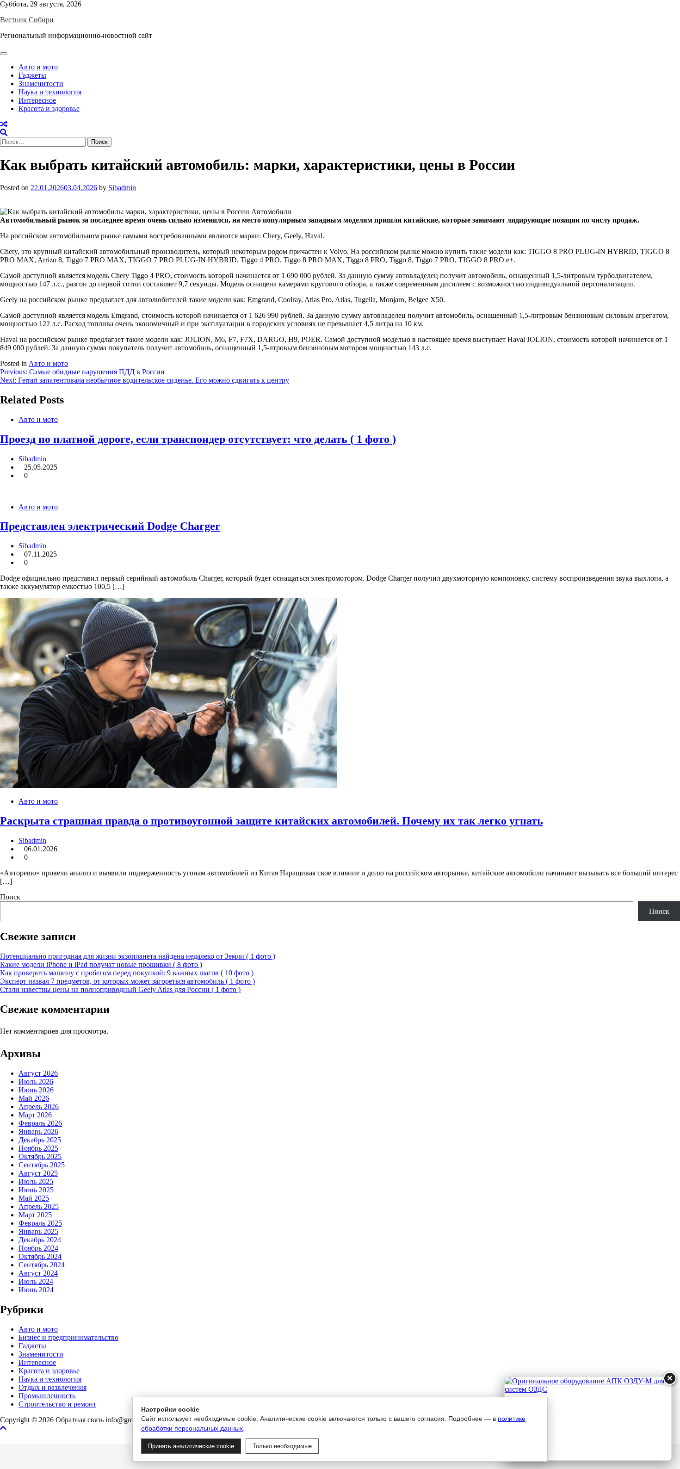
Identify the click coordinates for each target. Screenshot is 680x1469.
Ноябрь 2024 (38, 1248)
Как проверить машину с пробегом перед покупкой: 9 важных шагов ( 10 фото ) (126, 973)
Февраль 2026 (40, 1123)
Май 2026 (34, 1098)
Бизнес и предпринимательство (68, 1337)
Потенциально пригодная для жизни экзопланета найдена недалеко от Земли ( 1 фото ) (137, 956)
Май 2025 (34, 1198)
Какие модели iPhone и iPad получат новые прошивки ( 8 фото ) (101, 964)
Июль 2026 (36, 1081)
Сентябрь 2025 (42, 1165)
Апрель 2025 (39, 1206)
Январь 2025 (38, 1231)
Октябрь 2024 (40, 1256)
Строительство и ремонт (57, 1404)
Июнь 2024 (36, 1290)
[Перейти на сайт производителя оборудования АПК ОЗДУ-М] (588, 1418)
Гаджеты (32, 75)
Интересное (37, 100)
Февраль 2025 (40, 1223)
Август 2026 (38, 1073)
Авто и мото (38, 67)
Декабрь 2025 (40, 1140)
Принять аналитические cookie (191, 1446)
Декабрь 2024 (40, 1240)
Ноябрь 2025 (38, 1148)
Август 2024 (38, 1273)
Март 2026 (35, 1115)
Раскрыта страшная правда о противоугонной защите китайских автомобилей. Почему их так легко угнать (271, 821)
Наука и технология (50, 92)
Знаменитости (41, 83)
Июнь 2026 (36, 1090)
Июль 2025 (36, 1181)
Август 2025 (38, 1173)
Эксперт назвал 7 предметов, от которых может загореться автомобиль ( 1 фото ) (127, 981)
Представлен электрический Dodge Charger (110, 526)
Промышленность (47, 1396)
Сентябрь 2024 (42, 1265)
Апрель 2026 (39, 1106)
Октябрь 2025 (40, 1156)
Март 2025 (35, 1215)
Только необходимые (282, 1446)
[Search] (3, 132)
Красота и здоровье (49, 108)
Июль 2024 (36, 1281)
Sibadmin (122, 188)
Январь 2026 (38, 1131)
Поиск (10, 897)
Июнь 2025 (36, 1190)
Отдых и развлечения (53, 1387)
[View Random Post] (3, 124)
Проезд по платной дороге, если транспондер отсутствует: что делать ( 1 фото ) (198, 439)
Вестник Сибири (27, 20)
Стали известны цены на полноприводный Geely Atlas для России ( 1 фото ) (120, 989)
